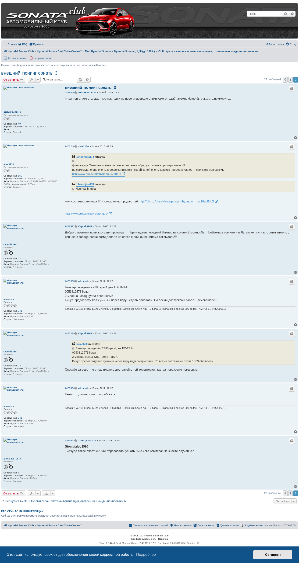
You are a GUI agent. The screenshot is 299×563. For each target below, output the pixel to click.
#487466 (70, 388)
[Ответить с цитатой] (292, 88)
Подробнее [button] (146, 554)
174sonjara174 (85, 156)
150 (20, 175)
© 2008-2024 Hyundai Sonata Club (150, 535)
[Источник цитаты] (73, 161)
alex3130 (9, 164)
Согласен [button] (273, 554)
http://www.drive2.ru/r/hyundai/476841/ (96, 174)
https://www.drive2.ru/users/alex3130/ (86, 213)
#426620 (70, 92)
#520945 (70, 440)
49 (19, 123)
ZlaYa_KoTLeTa (12, 458)
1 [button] (290, 79)
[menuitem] (22, 44)
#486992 (70, 226)
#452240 (70, 146)
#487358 (70, 281)
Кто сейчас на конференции (22, 511)
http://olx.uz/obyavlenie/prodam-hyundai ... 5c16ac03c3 (176, 201)
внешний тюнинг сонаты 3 (29, 73)
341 (20, 310)
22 (19, 258)
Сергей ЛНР (10, 244)
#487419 (70, 333)
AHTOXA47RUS (12, 112)
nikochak (9, 299)
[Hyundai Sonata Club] (64, 21)
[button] (285, 79)
